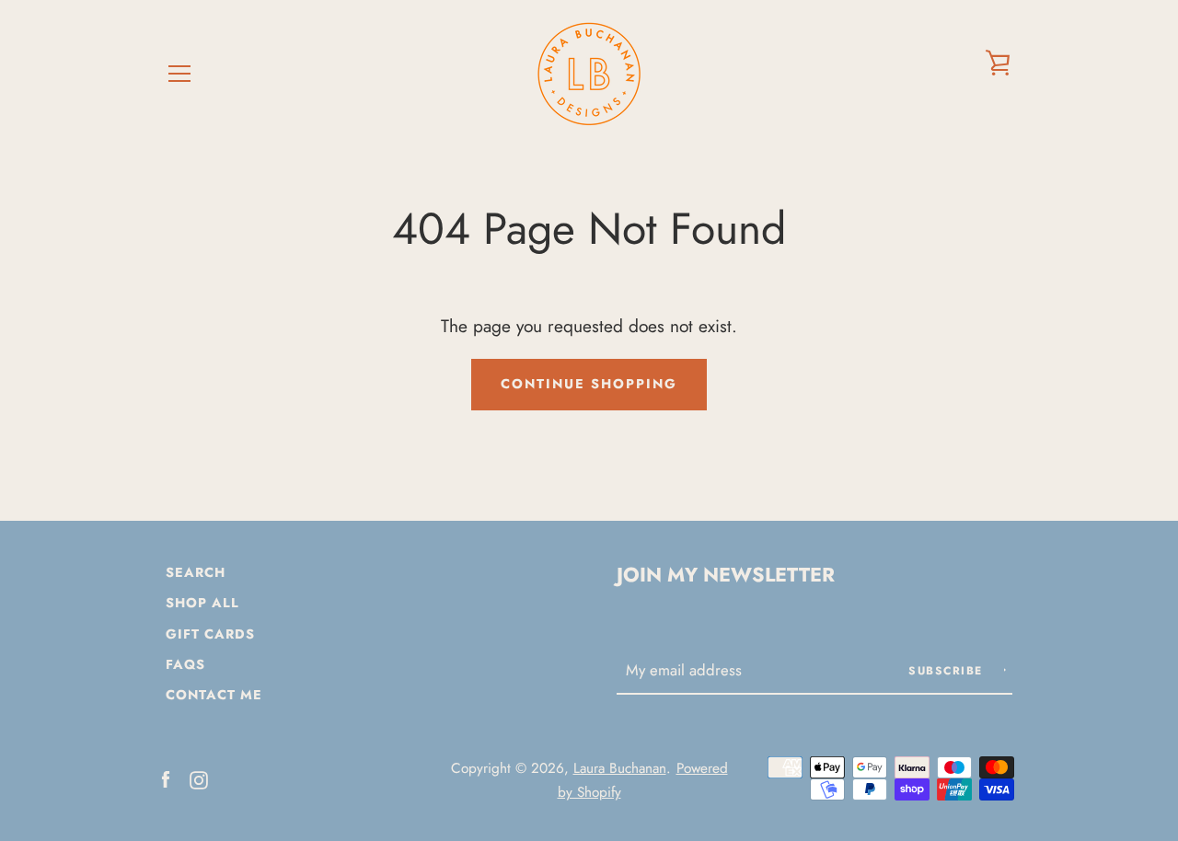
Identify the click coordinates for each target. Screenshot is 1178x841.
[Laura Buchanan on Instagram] (199, 777)
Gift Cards (210, 634)
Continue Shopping (589, 383)
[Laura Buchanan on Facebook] (165, 777)
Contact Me (214, 694)
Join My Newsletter (726, 574)
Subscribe (947, 670)
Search (195, 572)
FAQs (185, 664)
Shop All (202, 602)
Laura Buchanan (619, 768)
